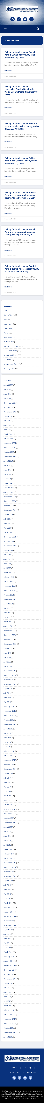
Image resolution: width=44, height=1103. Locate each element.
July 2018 (6, 733)
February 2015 (8, 907)
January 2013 (8, 1015)
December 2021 (9, 586)
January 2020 (8, 666)
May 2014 (7, 943)
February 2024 (8, 488)
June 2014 (7, 939)
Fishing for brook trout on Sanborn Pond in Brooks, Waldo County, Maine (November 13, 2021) (22, 126)
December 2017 (9, 760)
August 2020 (8, 648)
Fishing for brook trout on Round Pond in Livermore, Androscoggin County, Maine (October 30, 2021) (20, 232)
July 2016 (6, 832)
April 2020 (7, 662)
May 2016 (7, 840)
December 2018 (9, 711)
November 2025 (9, 403)
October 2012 (8, 1028)
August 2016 (8, 827)
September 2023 (9, 510)
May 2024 (7, 474)
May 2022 (7, 564)
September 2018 (9, 724)
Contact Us (31, 1072)
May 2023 (7, 528)
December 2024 (9, 443)
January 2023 (8, 532)
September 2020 (9, 644)
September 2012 (9, 1032)
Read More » (9, 70)
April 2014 (7, 948)
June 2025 (7, 425)
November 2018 (9, 715)
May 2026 (7, 398)
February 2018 (8, 751)
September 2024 (9, 457)
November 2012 (9, 1024)
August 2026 (8, 385)
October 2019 (8, 680)
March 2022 (7, 573)
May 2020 (7, 657)
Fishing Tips (8, 315)
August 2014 (8, 930)
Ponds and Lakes (10, 351)
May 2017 (7, 787)
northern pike (8, 342)
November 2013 (9, 970)
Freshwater (7, 324)
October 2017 (8, 765)
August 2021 (8, 604)
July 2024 (6, 465)
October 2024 (8, 452)
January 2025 (8, 439)
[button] (5, 29)
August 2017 (8, 774)
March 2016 (7, 849)
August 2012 (8, 1037)
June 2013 (7, 992)
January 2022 (8, 582)
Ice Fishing (7, 328)
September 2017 (9, 769)
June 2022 (7, 559)
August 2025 (8, 416)
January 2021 (8, 626)
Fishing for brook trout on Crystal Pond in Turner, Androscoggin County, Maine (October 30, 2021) (22, 269)
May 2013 (7, 997)
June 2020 (7, 653)
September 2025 (9, 412)
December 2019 (9, 671)
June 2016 (7, 836)
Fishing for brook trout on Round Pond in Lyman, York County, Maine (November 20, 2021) (21, 55)
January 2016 (8, 858)
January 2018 (8, 756)
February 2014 (8, 957)
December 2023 (9, 497)
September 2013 (9, 979)
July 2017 (6, 778)
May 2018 (7, 742)
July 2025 (6, 421)
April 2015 (7, 899)
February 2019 (8, 707)
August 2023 (8, 515)
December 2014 (9, 916)
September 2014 (9, 925)
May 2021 (7, 617)
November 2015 (9, 867)
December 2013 (9, 965)
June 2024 (7, 470)
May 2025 (7, 430)
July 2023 (6, 519)
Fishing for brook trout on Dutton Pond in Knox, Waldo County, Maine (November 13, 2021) (21, 161)
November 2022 (9, 537)
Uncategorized (9, 369)
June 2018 (7, 738)
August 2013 (8, 983)
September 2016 (9, 823)
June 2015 (7, 890)
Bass (5, 311)
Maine (5, 333)
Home (14, 1068)
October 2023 (8, 506)
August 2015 (8, 881)
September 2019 (9, 684)
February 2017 (8, 800)
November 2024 (9, 448)
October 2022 (8, 541)
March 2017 (7, 796)
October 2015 (8, 872)
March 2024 (7, 483)
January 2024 (8, 492)
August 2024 (8, 461)
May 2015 (7, 894)
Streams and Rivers (11, 364)
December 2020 (9, 631)
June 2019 (7, 698)
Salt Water (7, 360)
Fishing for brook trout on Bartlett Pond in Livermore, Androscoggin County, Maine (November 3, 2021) (20, 195)
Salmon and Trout (10, 355)
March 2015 (7, 903)
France (6, 319)
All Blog (27, 1068)
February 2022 (8, 577)
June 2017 (7, 782)
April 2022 (7, 568)
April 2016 (7, 845)
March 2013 (7, 1006)
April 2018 (7, 747)
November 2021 (9, 590)
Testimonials (14, 1072)
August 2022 (8, 550)
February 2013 (8, 1010)
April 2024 (7, 479)
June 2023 (7, 523)
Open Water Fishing (10, 346)
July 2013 (6, 988)
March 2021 (7, 622)
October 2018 (8, 720)
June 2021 (7, 613)
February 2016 (8, 854)
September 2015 (9, 876)
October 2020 (8, 640)
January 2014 (8, 961)
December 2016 (9, 809)
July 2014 (6, 934)
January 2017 (8, 805)
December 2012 (9, 1019)
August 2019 (8, 689)
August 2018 (8, 729)
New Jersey (8, 337)
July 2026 (6, 390)
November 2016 (9, 814)
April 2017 (7, 791)
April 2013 (7, 1001)
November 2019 (9, 675)
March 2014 (7, 952)
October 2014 (8, 921)
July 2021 (6, 608)
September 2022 (9, 546)
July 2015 (6, 885)
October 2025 (8, 407)
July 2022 (6, 555)
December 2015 (9, 863)
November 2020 (9, 635)
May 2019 (7, 702)
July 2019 (6, 693)
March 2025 (7, 434)
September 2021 (9, 599)
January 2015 (8, 912)
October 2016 (8, 818)
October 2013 (8, 974)
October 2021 (8, 595)
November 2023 (9, 501)
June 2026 (7, 394)
